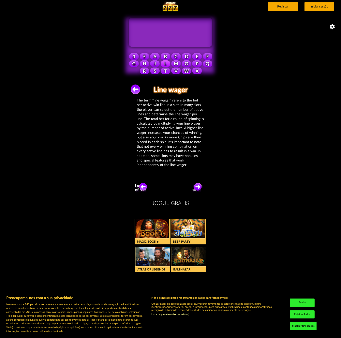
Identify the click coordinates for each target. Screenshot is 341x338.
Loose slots (197, 188)
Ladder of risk (141, 188)
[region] (170, 315)
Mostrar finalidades (303, 326)
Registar (283, 6)
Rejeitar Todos (302, 314)
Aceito (302, 302)
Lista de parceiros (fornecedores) (170, 314)
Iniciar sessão (319, 6)
